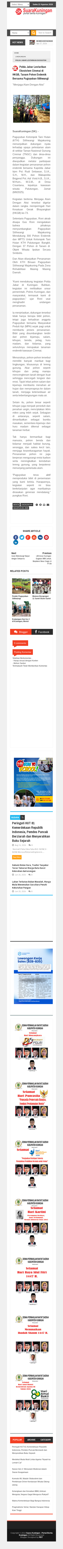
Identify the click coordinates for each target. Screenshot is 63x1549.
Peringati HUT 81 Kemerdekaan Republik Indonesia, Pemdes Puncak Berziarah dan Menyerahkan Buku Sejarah (31, 832)
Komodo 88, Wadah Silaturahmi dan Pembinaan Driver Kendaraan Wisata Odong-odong (31, 1482)
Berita (16, 504)
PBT (41, 1537)
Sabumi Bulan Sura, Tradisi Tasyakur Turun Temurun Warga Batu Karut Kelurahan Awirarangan (30, 868)
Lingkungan (20, 56)
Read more (17, 857)
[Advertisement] (31, 920)
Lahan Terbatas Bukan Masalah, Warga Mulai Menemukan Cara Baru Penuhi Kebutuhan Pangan (31, 884)
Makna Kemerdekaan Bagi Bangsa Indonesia (31, 1501)
